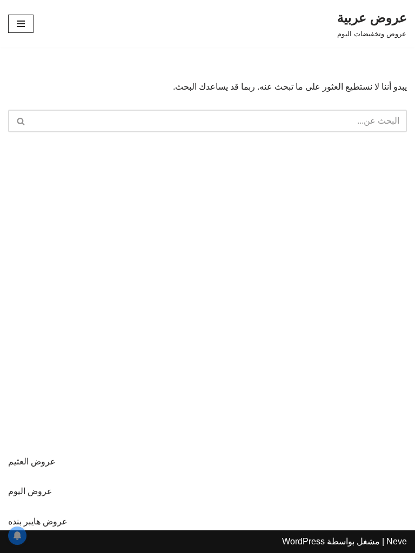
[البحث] (20, 121)
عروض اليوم (30, 491)
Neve (396, 541)
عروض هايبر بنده (38, 521)
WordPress (303, 541)
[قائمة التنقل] (21, 24)
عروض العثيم (32, 461)
